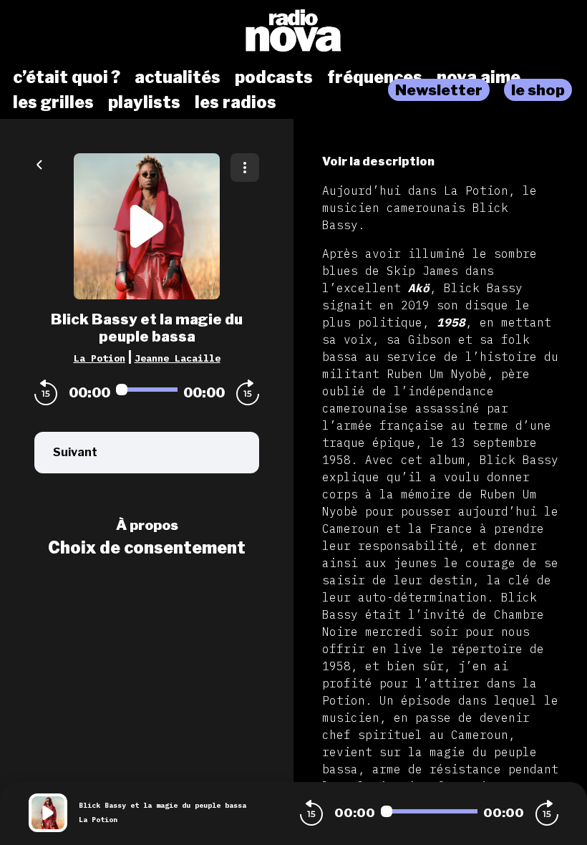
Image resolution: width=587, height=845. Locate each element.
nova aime (478, 77)
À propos (147, 524)
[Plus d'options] (245, 167)
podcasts (274, 77)
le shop (538, 90)
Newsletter (438, 90)
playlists (144, 102)
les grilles (53, 102)
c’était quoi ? (66, 77)
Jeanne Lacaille (177, 358)
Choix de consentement (147, 548)
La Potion (99, 358)
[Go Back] (39, 163)
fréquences (374, 77)
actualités (177, 77)
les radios (235, 102)
